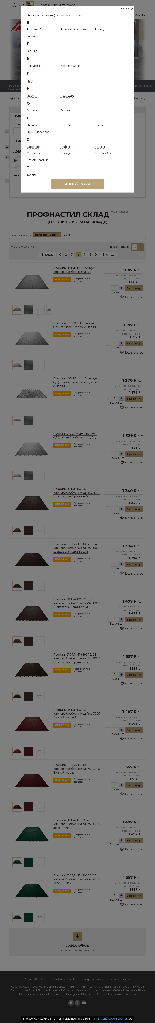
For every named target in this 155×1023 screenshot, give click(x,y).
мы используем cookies (112, 1018)
